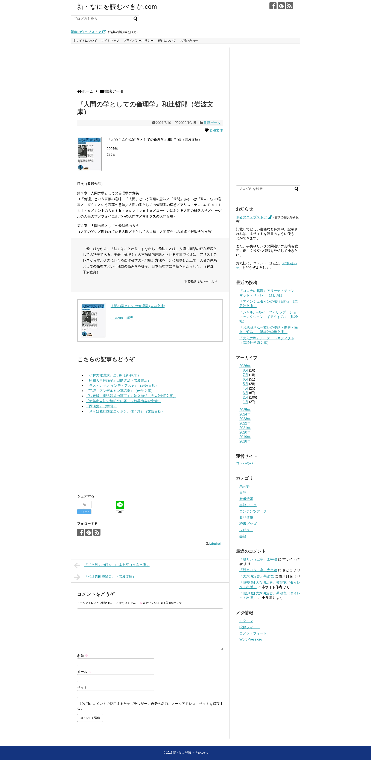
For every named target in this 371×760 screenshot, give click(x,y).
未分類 (244, 486)
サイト (82, 687)
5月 (245, 384)
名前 (82, 656)
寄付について (167, 40)
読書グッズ (248, 524)
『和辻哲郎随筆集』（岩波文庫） (110, 576)
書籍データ (212, 123)
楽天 (129, 318)
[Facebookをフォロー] (273, 5)
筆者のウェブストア (86, 32)
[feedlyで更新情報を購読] (281, 5)
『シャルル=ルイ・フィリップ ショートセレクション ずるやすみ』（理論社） (269, 316)
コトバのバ (244, 463)
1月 (245, 402)
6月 (245, 379)
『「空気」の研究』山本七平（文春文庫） (117, 565)
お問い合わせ (189, 40)
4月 (245, 388)
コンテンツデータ (253, 511)
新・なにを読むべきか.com (117, 6)
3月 (245, 393)
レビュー (246, 530)
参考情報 (246, 499)
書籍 (242, 536)
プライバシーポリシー (138, 40)
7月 (245, 375)
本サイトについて (85, 40)
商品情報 (246, 517)
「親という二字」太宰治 (258, 559)
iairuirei (215, 543)
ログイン (246, 621)
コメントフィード (253, 633)
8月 (245, 370)
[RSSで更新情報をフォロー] (289, 5)
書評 (242, 492)
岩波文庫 (216, 130)
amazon (117, 318)
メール (84, 672)
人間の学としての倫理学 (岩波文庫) (138, 306)
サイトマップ (110, 40)
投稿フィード (249, 627)
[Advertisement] (149, 70)
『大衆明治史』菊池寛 (256, 576)
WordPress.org (250, 639)
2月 (245, 397)
